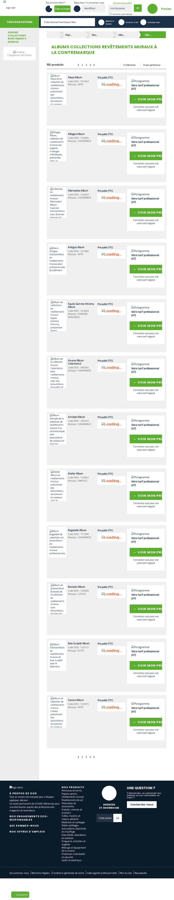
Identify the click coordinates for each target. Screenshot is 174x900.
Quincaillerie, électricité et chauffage (74, 830)
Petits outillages (70, 825)
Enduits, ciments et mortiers (72, 811)
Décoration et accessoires (69, 804)
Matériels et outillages (73, 822)
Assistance (22, 894)
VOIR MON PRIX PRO (147, 99)
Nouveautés (141, 873)
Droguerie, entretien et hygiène (73, 842)
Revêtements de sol (72, 800)
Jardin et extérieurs (72, 860)
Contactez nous (19, 884)
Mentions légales (41, 873)
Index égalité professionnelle (102, 873)
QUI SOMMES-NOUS (24, 825)
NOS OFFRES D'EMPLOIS (27, 831)
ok (117, 818)
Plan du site (126, 873)
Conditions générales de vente (68, 873)
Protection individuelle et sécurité (73, 855)
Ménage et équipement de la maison (74, 849)
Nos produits (73, 787)
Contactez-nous (141, 804)
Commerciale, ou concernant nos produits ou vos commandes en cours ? (144, 795)
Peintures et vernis (72, 790)
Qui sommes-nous (19, 873)
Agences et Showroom (109, 806)
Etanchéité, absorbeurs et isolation (74, 836)
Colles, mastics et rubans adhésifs (71, 817)
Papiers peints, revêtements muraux (73, 795)
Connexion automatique (121, 14)
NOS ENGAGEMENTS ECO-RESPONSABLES (29, 818)
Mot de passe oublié (122, 2)
